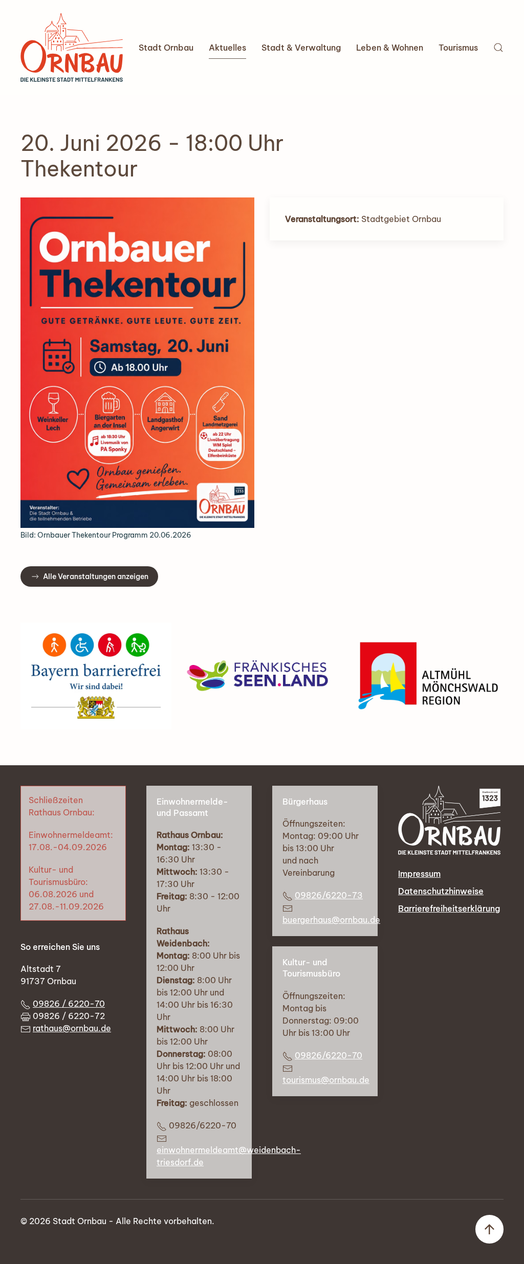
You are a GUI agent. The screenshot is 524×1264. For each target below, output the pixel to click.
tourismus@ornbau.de (325, 1080)
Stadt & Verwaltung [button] (301, 47)
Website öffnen (262, 675)
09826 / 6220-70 (69, 1004)
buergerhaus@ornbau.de (331, 920)
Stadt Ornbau (166, 47)
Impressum (419, 874)
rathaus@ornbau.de (72, 1028)
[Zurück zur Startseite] (71, 47)
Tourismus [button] (458, 47)
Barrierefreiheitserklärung (449, 908)
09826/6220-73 (329, 895)
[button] (498, 47)
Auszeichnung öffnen (96, 675)
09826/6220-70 (328, 1055)
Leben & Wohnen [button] (389, 47)
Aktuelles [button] (227, 47)
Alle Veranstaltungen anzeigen (95, 576)
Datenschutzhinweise (441, 891)
